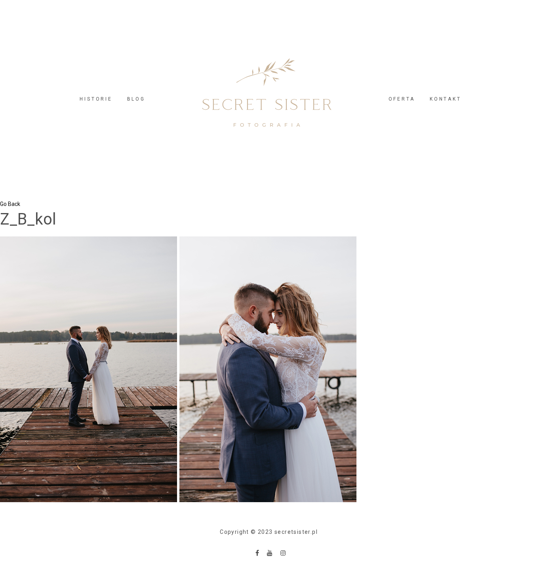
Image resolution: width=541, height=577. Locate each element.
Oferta (402, 99)
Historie (96, 99)
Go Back (10, 204)
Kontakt (445, 99)
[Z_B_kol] (178, 369)
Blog (136, 99)
